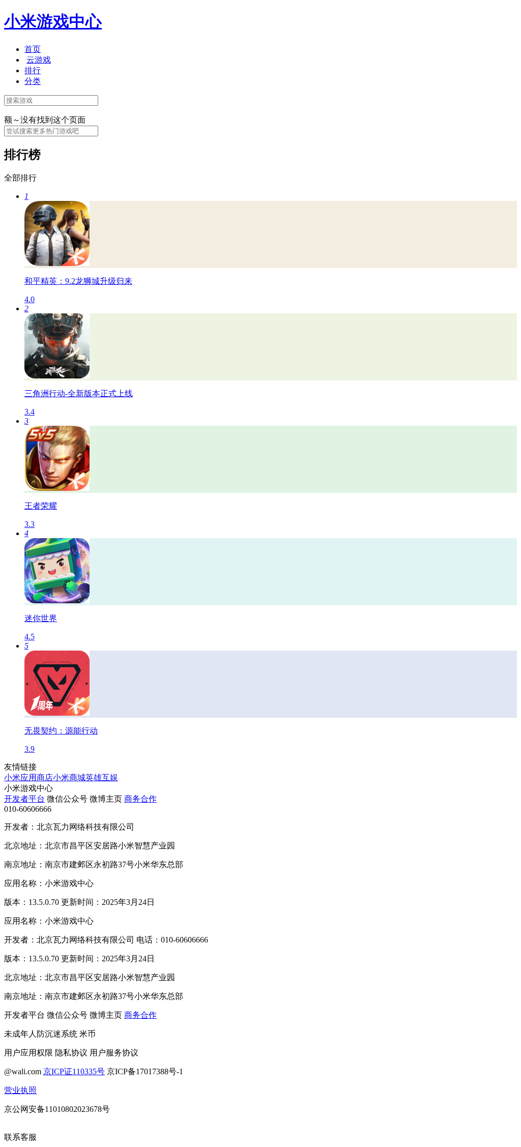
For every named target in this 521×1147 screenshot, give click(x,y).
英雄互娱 (101, 777)
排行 (32, 70)
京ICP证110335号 (74, 1071)
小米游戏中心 (53, 21)
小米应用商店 (28, 777)
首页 (32, 49)
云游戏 (38, 59)
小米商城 (69, 777)
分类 (32, 81)
